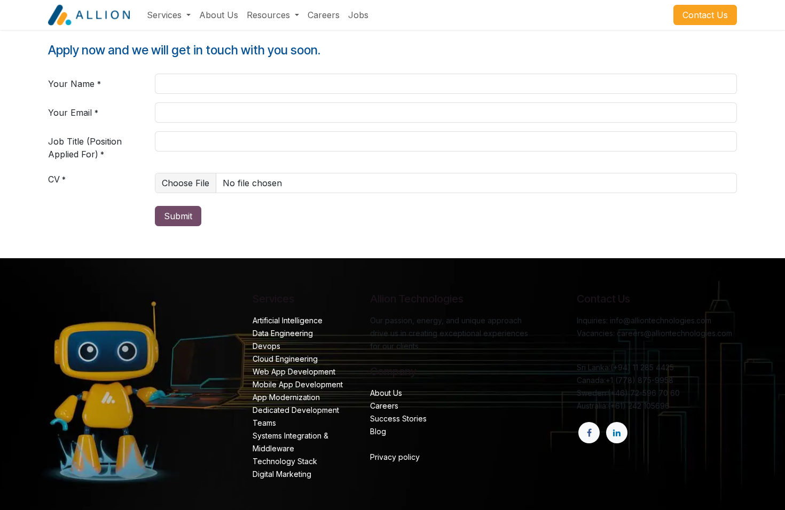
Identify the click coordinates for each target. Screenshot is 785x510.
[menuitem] (169, 15)
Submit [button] (178, 216)
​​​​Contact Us (705, 15)
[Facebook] (589, 432)
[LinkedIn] (616, 432)
